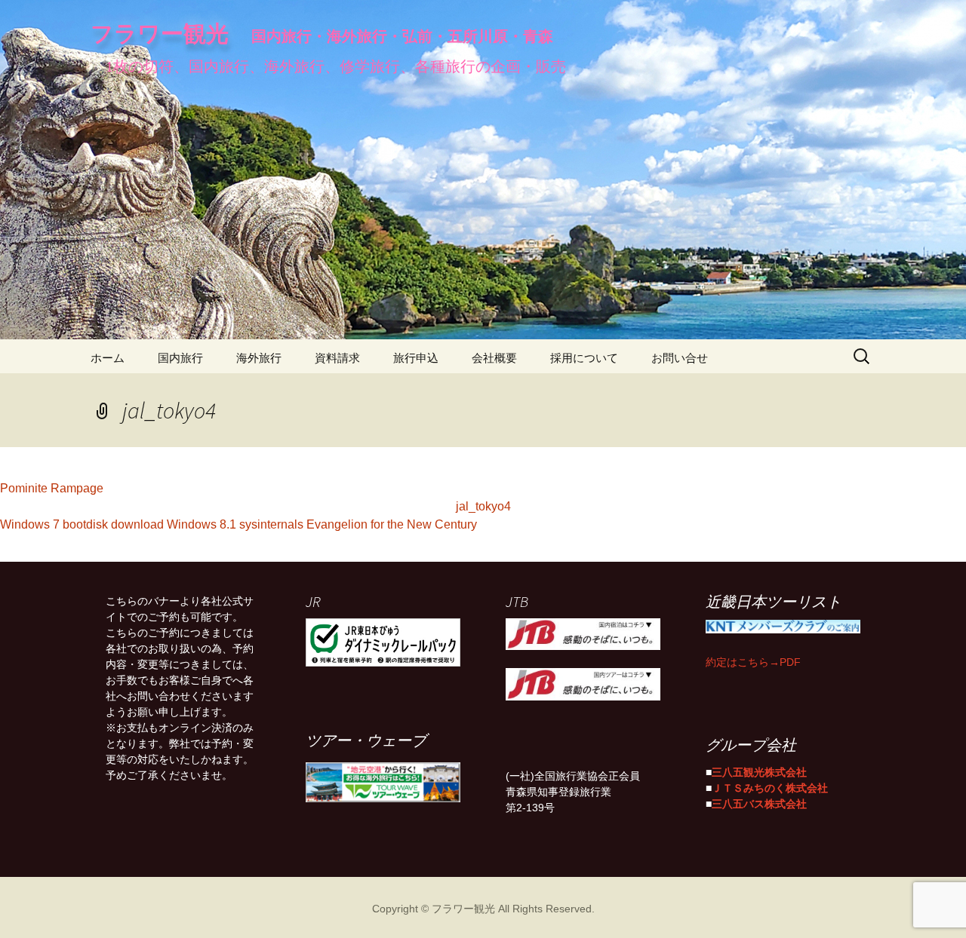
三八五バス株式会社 (759, 802)
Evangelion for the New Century (391, 523)
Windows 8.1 (201, 523)
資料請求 (337, 356)
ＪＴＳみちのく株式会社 (770, 786)
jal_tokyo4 (483, 504)
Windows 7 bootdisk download (82, 523)
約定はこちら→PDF (753, 660)
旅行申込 (415, 356)
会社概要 (494, 356)
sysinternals (271, 523)
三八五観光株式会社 (759, 770)
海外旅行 (258, 356)
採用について (584, 356)
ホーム (108, 356)
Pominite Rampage (51, 486)
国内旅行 (180, 356)
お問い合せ (679, 356)
